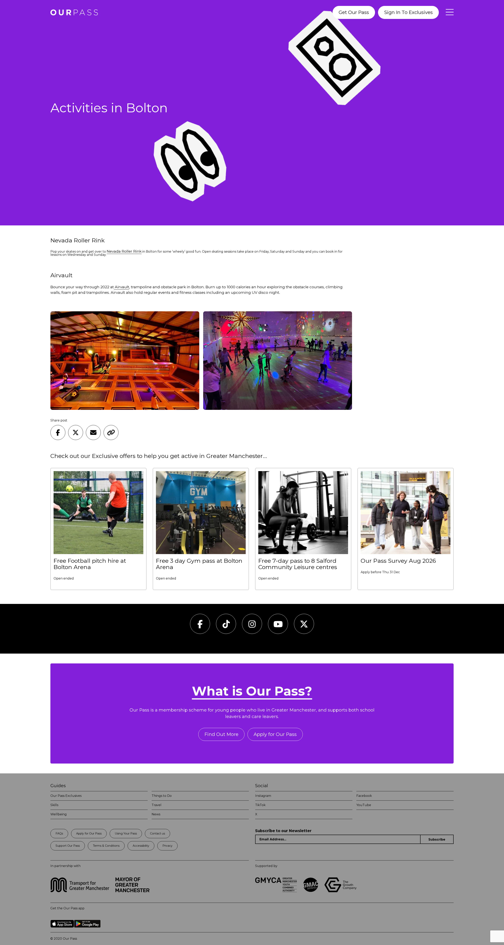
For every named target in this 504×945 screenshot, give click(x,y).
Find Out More (221, 734)
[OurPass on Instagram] (252, 626)
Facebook (364, 796)
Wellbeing (58, 814)
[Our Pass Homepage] (74, 12)
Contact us (157, 833)
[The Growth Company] (341, 891)
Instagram (263, 796)
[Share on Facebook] (57, 432)
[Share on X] (75, 432)
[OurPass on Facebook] (200, 626)
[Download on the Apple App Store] (62, 930)
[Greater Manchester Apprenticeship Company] (311, 891)
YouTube (363, 805)
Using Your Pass (126, 833)
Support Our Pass (68, 845)
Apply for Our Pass (275, 734)
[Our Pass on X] (304, 626)
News (156, 814)
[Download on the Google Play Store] (87, 930)
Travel (156, 805)
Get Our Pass (354, 12)
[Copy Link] (111, 432)
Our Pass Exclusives (66, 796)
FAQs (59, 833)
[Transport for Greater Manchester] (79, 891)
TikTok (260, 805)
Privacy (167, 845)
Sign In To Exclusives (408, 12)
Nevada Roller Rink (124, 251)
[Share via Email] (93, 432)
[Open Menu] (448, 12)
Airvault (121, 287)
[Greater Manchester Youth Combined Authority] (276, 891)
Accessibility (141, 845)
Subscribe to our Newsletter (283, 831)
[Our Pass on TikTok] (226, 626)
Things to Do (162, 796)
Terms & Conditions (106, 845)
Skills (54, 805)
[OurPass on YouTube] (278, 626)
